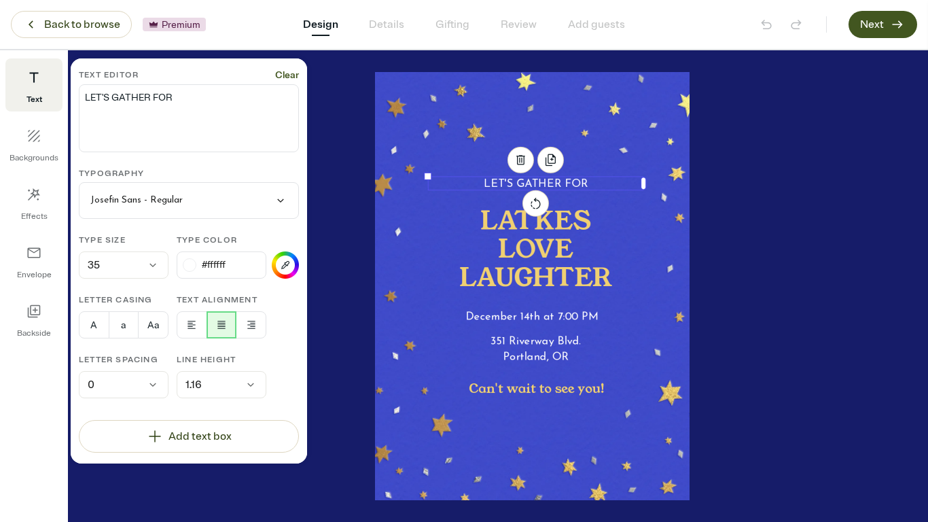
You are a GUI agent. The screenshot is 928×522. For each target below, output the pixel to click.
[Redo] (796, 24)
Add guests (596, 24)
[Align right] (251, 324)
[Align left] (192, 324)
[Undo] (766, 24)
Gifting (452, 24)
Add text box (200, 436)
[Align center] (222, 324)
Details (386, 24)
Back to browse (82, 24)
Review (519, 24)
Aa (153, 325)
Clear (287, 75)
